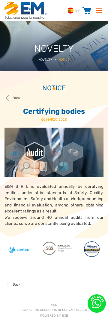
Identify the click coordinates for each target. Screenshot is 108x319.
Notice (64, 60)
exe (65, 315)
